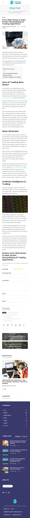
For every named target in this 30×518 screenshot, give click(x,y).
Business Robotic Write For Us (13, 511)
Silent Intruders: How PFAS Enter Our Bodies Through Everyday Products (13, 346)
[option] (15, 373)
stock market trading (19, 101)
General (19, 342)
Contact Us (7, 514)
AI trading (7, 218)
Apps (15, 410)
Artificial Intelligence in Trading (11, 77)
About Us (6, 508)
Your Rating (5, 269)
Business (10, 334)
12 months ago (13, 471)
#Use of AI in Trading (7, 320)
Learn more (8, 486)
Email (4, 301)
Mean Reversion (7, 75)
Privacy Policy (16, 514)
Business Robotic (6, 385)
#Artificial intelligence (13, 312)
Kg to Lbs (15, 425)
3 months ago (13, 445)
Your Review (5, 280)
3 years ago (13, 385)
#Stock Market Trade (7, 316)
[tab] (17, 436)
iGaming (15, 423)
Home (5, 11)
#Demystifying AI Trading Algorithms (10, 314)
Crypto (15, 417)
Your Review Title (6, 273)
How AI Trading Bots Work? (10, 73)
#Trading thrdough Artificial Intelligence (11, 318)
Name (4, 293)
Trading (9, 11)
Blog (12, 508)
